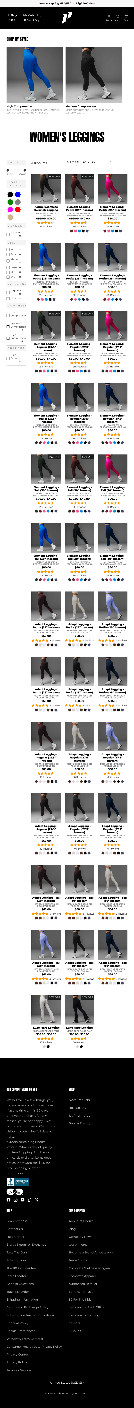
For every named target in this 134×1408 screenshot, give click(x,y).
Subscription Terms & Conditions (30, 1315)
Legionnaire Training (84, 1315)
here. (10, 1137)
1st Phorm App (79, 1115)
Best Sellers (77, 1108)
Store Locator (16, 1276)
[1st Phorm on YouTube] (23, 1200)
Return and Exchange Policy (27, 1307)
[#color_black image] (79, 257)
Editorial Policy (17, 1323)
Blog (72, 1229)
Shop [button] (10, 15)
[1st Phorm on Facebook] (8, 1200)
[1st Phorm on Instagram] (15, 1200)
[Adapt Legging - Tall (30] (36, 918)
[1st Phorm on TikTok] (30, 1200)
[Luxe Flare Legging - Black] (48, 1046)
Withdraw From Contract (25, 1339)
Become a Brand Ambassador (91, 1252)
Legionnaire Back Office (86, 1307)
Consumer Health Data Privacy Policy (34, 1346)
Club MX (75, 1331)
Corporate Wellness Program (90, 1268)
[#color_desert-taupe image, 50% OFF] (46, 189)
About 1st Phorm (81, 1221)
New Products (79, 1100)
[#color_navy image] (112, 257)
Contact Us (15, 1229)
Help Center (15, 1237)
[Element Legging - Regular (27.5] (36, 371)
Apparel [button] (31, 15)
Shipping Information (22, 1299)
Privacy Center (17, 1354)
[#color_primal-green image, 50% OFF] (46, 326)
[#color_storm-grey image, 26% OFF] (46, 1010)
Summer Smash (81, 1292)
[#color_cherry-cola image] (46, 606)
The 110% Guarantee (21, 1268)
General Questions (20, 1284)
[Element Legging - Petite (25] (71, 231)
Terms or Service (19, 1370)
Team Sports (78, 1260)
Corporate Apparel (82, 1276)
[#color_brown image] (46, 671)
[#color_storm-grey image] (79, 606)
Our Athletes (78, 1244)
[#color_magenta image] (112, 189)
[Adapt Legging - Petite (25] (36, 644)
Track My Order (18, 1292)
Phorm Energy (79, 1123)
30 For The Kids (80, 1299)
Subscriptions (16, 1260)
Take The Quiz (17, 1252)
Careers (74, 1323)
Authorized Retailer (83, 1284)
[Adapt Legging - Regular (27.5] (36, 781)
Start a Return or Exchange (26, 1244)
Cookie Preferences (21, 1331)
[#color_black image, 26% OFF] (79, 1010)
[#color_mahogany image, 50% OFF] (79, 189)
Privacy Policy (17, 1362)
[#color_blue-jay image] (46, 257)
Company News (80, 1237)
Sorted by (73, 163)
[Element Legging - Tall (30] (36, 511)
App (12, 20)
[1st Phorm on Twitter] (37, 1200)
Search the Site (18, 1221)
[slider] (8, 170)
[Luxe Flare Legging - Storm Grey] (44, 1046)
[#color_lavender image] (112, 606)
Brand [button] (30, 20)
